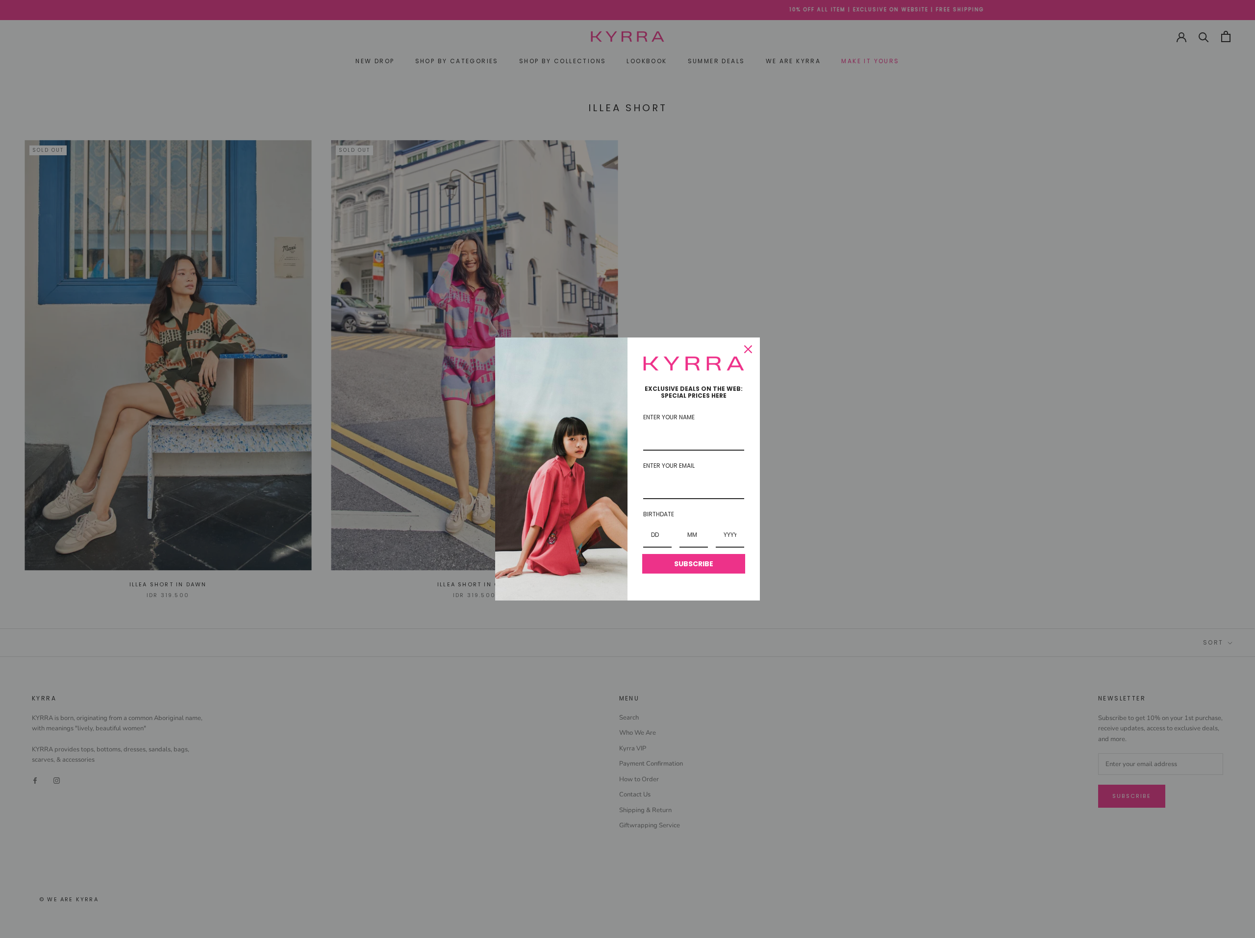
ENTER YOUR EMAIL (669, 465)
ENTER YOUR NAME (669, 417)
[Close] (748, 349)
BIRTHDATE (658, 514)
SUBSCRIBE (693, 564)
